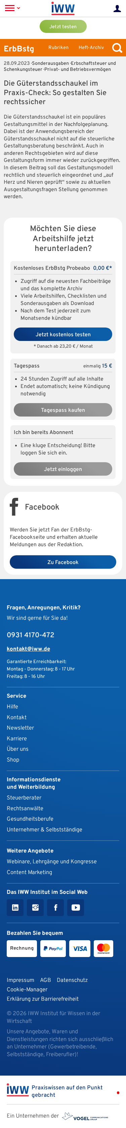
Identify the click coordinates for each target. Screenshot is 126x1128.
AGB (45, 980)
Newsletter (20, 728)
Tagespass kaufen (63, 410)
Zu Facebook (63, 562)
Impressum (20, 980)
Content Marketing (29, 872)
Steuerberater (24, 797)
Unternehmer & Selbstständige (44, 829)
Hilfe (12, 706)
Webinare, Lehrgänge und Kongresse (52, 861)
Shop (13, 760)
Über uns (18, 749)
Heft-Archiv (91, 48)
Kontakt (17, 717)
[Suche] (115, 48)
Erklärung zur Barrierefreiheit (43, 999)
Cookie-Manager (27, 989)
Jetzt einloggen (63, 469)
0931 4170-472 (30, 635)
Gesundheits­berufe (30, 819)
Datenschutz (72, 980)
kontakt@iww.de (28, 649)
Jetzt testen (63, 27)
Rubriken (58, 48)
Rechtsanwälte (25, 808)
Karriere (17, 738)
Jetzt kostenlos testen (63, 335)
